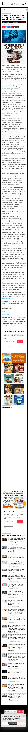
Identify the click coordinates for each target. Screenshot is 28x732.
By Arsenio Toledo (16, 641)
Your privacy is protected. (8, 345)
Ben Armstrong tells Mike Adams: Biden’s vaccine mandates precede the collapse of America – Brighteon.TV (16, 602)
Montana (4, 323)
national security (13, 323)
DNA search (5, 321)
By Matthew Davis (16, 674)
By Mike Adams (16, 651)
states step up (6, 95)
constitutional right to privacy (10, 89)
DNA (14, 319)
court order (9, 319)
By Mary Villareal (16, 566)
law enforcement (14, 321)
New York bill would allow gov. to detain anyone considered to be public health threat (16, 665)
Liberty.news (5, 314)
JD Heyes (11, 24)
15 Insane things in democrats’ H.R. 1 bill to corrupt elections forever (17, 556)
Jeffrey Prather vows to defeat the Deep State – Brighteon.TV (16, 671)
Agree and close (12, 723)
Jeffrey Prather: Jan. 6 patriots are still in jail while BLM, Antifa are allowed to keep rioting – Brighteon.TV (16, 697)
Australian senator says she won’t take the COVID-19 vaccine (16, 570)
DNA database (20, 319)
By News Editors (16, 559)
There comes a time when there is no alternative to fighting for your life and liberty (16, 586)
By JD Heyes (15, 544)
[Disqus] (14, 429)
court (3, 319)
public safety (10, 325)
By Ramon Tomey (16, 553)
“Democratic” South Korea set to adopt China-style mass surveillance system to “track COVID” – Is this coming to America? (17, 594)
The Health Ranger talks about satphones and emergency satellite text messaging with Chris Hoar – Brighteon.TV (16, 549)
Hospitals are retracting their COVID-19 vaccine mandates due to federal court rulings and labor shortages (16, 638)
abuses (13, 317)
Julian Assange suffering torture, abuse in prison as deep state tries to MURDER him (16, 619)
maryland (22, 321)
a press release (14, 132)
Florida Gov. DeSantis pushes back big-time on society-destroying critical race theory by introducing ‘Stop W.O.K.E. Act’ (16, 540)
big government (20, 317)
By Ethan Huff (15, 622)
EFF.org (4, 311)
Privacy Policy (10, 719)
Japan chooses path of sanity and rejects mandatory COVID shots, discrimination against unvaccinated (16, 563)
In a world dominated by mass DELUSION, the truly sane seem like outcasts (17, 678)
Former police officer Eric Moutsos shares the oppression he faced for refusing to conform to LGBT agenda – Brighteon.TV (17, 577)
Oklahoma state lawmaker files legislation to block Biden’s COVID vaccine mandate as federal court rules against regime (16, 657)
